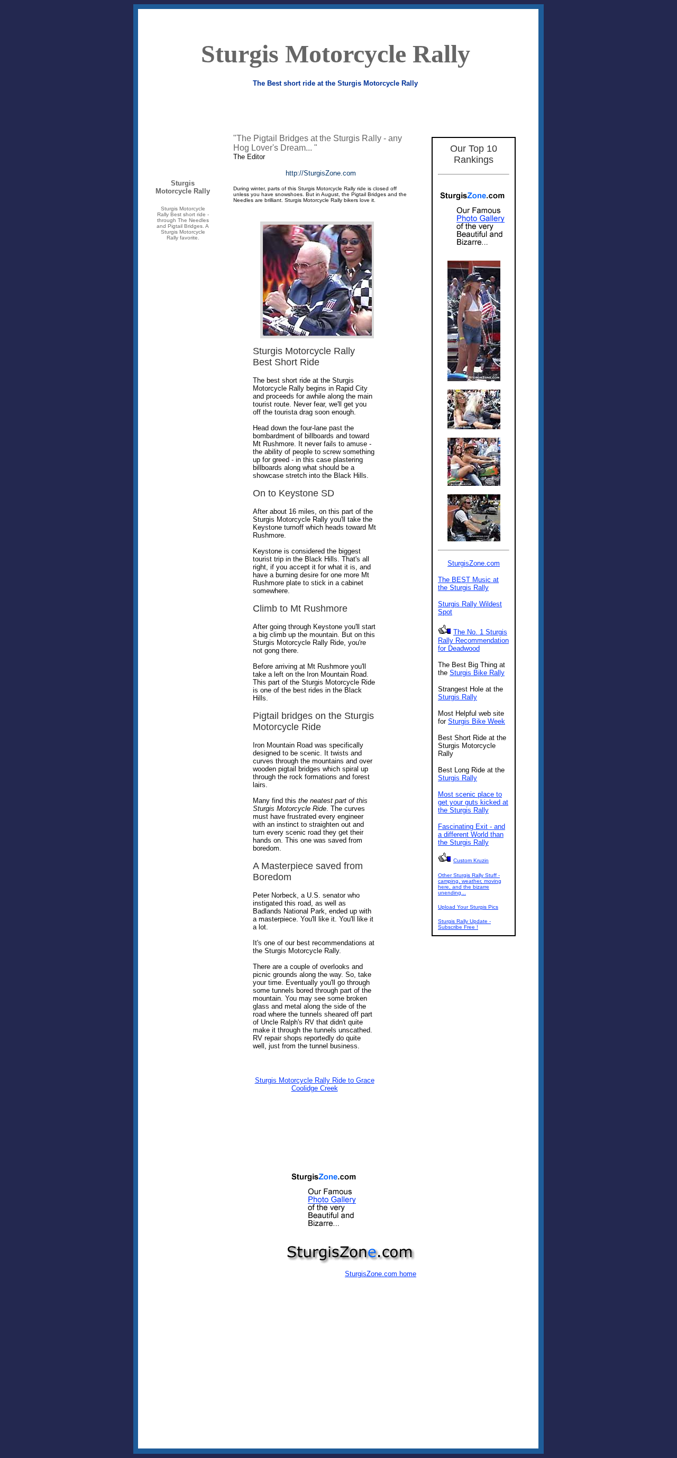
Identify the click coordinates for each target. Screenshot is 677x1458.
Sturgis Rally (457, 697)
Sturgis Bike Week (476, 721)
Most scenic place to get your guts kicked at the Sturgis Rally (473, 802)
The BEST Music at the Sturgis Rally (468, 584)
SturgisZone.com (473, 563)
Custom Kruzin (471, 860)
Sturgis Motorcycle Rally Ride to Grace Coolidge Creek (314, 1084)
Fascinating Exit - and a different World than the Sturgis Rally (471, 834)
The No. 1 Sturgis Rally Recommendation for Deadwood (473, 640)
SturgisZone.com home (380, 1274)
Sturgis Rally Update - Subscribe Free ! (464, 924)
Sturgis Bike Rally (477, 673)
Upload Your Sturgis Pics (468, 907)
